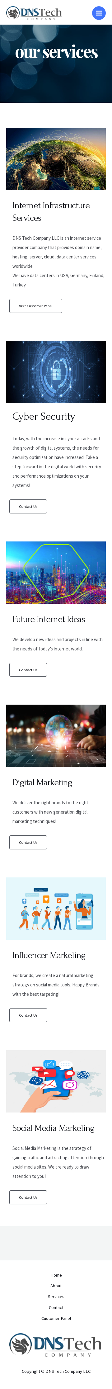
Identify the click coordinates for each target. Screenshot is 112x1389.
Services (56, 1296)
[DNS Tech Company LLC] (34, 13)
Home (56, 1275)
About (56, 1285)
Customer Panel (56, 1318)
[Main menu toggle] (99, 13)
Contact (56, 1307)
